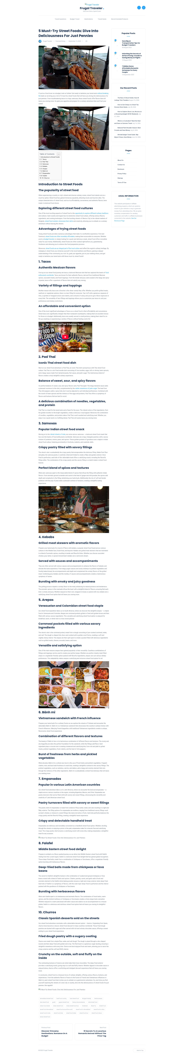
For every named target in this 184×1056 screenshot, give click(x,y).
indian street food (58, 1006)
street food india (58, 1013)
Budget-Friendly (86, 998)
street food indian (71, 1013)
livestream (85, 1006)
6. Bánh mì (44, 171)
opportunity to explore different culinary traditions (91, 213)
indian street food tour (72, 1006)
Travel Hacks (102, 19)
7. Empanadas (45, 173)
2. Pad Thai (44, 162)
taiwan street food (45, 1017)
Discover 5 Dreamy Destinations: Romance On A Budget (54, 1033)
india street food (92, 1002)
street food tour (84, 1013)
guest (53, 1002)
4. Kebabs (44, 166)
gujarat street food (64, 1002)
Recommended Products (119, 19)
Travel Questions (60, 19)
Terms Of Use (122, 182)
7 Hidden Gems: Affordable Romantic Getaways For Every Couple (130, 69)
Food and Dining (60, 41)
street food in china (99, 1009)
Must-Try (93, 1006)
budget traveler (49, 239)
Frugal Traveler (92, 8)
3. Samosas (45, 164)
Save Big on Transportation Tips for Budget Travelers (131, 43)
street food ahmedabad (46, 1009)
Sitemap (120, 178)
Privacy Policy (122, 173)
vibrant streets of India (57, 434)
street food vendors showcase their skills (59, 221)
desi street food (44, 1002)
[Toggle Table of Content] (57, 154)
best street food (74, 998)
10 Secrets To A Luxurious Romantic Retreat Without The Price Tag (92, 1033)
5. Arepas (44, 169)
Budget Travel (74, 19)
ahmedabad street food (46, 998)
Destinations (88, 19)
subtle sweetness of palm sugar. (86, 388)
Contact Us (121, 165)
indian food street (45, 1006)
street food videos (97, 1013)
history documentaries (78, 1002)
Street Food (102, 1006)
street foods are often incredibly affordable (60, 236)
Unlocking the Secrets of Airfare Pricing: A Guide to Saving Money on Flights (132, 56)
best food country (62, 998)
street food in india (45, 1013)
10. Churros (45, 178)
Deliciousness (98, 998)
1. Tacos (43, 159)
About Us (120, 160)
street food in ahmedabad (83, 1009)
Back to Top (140, 1050)
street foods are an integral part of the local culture (63, 248)
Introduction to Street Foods (50, 157)
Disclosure (121, 169)
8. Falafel (44, 176)
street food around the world (64, 1009)
